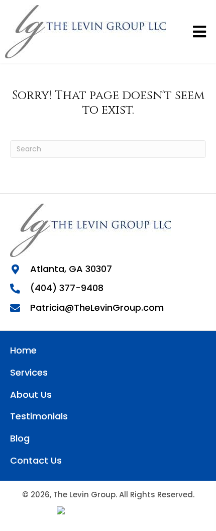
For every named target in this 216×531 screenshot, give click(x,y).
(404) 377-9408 (66, 288)
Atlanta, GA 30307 (71, 268)
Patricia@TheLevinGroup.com (97, 307)
